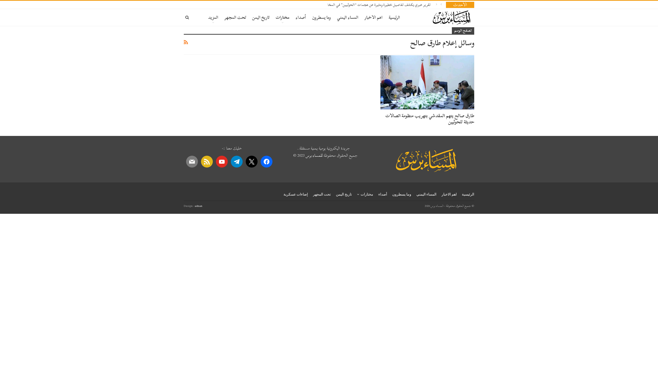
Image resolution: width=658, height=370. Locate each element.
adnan (198, 206)
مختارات (282, 17)
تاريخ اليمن (260, 17)
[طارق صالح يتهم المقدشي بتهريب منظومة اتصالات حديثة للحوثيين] (427, 82)
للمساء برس (314, 155)
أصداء (301, 17)
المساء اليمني (347, 17)
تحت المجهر (235, 17)
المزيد (213, 17)
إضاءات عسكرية (296, 194)
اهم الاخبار (373, 17)
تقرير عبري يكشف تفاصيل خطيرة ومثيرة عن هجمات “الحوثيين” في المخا (379, 4)
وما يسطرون (321, 17)
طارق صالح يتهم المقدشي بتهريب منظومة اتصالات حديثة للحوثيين (429, 119)
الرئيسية (394, 17)
